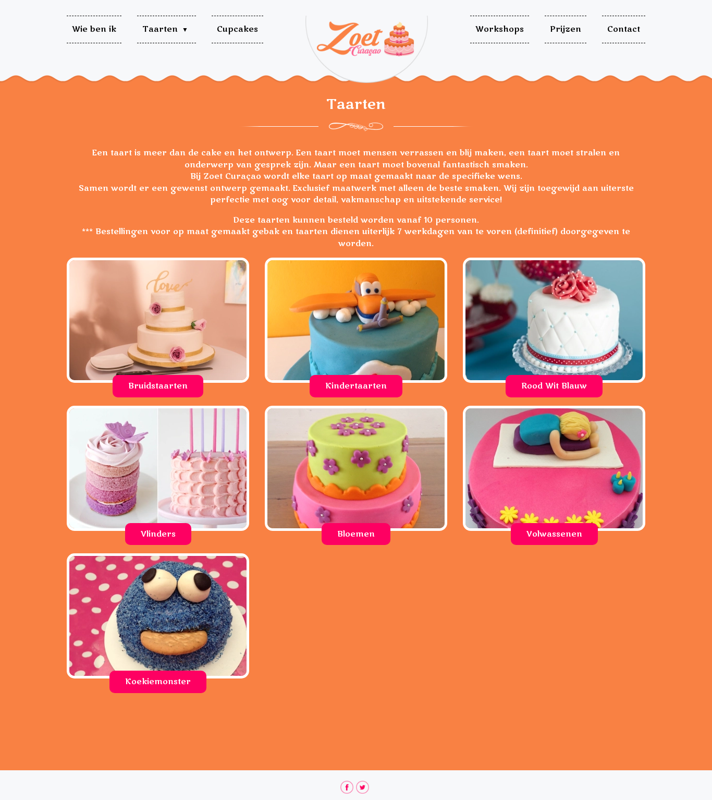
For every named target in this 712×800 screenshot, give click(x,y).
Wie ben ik (94, 29)
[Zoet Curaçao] (366, 48)
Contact (623, 29)
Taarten (160, 29)
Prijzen (565, 29)
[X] (362, 787)
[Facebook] (346, 787)
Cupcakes (237, 29)
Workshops (499, 29)
